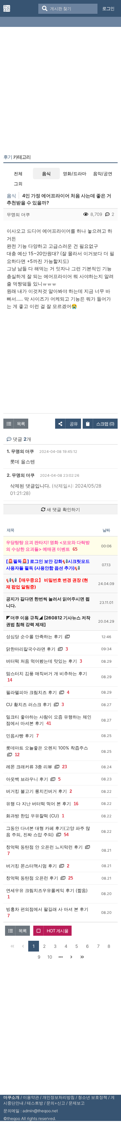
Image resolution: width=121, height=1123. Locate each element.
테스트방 (35, 1103)
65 (75, 549)
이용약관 (31, 1097)
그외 (18, 183)
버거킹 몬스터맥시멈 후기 (31, 865)
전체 (18, 173)
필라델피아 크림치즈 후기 (31, 692)
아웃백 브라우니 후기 (27, 779)
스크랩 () (105, 423)
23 (64, 766)
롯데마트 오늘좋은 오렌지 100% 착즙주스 (47, 747)
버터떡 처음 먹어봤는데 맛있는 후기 (41, 661)
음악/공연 (102, 173)
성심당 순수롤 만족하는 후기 (34, 636)
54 (66, 834)
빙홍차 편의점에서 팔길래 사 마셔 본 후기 (47, 909)
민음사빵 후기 (20, 735)
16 (76, 803)
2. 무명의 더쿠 (21, 475)
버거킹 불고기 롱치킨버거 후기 (36, 791)
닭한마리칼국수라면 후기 (30, 649)
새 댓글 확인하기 (62, 509)
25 (70, 878)
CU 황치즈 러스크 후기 (28, 704)
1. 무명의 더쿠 (20, 451)
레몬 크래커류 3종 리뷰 (29, 766)
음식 (46, 173)
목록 (21, 423)
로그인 (108, 8)
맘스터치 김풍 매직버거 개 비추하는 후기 (46, 673)
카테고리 (17, 157)
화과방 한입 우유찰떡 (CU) (32, 815)
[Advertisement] (60, 91)
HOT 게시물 (57, 930)
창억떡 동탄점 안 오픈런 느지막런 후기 (44, 847)
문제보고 (77, 1103)
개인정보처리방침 (58, 1097)
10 (49, 957)
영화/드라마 (74, 173)
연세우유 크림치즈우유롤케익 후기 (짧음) (47, 890)
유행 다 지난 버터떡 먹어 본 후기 (38, 803)
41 (48, 723)
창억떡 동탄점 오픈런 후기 (32, 878)
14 (9, 680)
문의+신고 (55, 1103)
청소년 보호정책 (92, 1097)
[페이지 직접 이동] (60, 957)
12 (17, 754)
